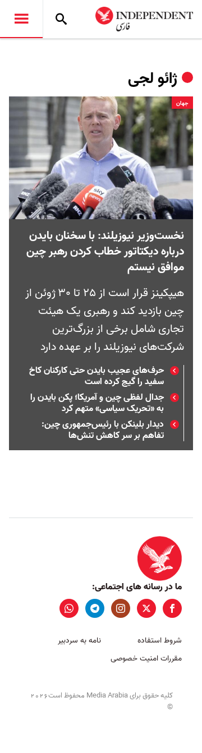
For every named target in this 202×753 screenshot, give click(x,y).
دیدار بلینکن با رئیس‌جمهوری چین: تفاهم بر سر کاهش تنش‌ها (103, 430)
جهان (182, 103)
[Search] (61, 19)
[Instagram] (120, 608)
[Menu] (21, 19)
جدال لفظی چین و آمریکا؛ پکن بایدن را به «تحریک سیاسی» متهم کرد (97, 403)
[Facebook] (172, 608)
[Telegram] (94, 608)
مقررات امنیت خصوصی (146, 658)
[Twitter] (146, 608)
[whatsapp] (69, 608)
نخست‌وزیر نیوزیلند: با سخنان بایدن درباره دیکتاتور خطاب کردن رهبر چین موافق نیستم (105, 251)
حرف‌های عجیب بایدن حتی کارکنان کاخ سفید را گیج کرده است (96, 376)
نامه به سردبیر (79, 640)
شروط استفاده (159, 640)
